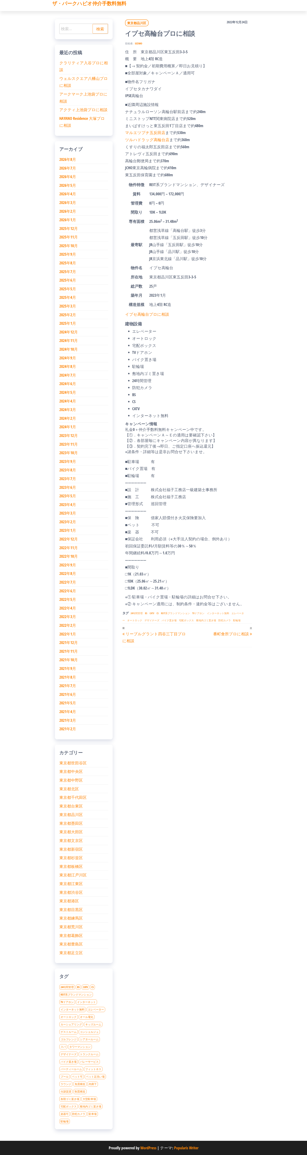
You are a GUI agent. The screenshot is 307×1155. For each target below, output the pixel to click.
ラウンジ (66, 1084)
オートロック (134, 620)
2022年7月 (67, 582)
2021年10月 (68, 659)
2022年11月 (68, 547)
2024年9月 (67, 357)
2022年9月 (67, 564)
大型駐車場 (89, 1099)
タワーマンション (80, 1046)
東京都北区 (69, 788)
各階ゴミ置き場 (70, 1099)
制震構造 (80, 1091)
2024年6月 (67, 383)
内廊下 (93, 1084)
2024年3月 (67, 409)
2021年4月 (67, 711)
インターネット (86, 1002)
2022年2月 (67, 625)
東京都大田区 (71, 831)
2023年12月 (68, 435)
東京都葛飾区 (71, 935)
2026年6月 (67, 176)
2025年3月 (67, 306)
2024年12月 (68, 332)
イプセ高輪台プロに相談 (147, 314)
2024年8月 (67, 366)
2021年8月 (67, 677)
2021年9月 (67, 668)
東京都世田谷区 (73, 762)
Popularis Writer (186, 1147)
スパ (63, 1046)
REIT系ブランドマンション (175, 613)
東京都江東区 (71, 883)
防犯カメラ (224, 620)
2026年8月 (67, 159)
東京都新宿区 (71, 849)
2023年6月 (67, 487)
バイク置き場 (169, 620)
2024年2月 (67, 418)
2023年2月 (67, 521)
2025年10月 (68, 245)
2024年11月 (68, 340)
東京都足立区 (71, 952)
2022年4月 (67, 608)
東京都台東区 (71, 806)
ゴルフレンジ (69, 1039)
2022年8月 (67, 573)
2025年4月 (67, 297)
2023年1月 (67, 530)
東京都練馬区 (71, 918)
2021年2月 (67, 728)
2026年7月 (67, 168)
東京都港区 (69, 900)
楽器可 (65, 1114)
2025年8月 (67, 262)
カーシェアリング (71, 1024)
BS (146, 613)
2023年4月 (67, 504)
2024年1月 (67, 426)
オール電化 (86, 1017)
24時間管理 (137, 613)
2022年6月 (67, 590)
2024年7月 (67, 375)
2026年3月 (67, 202)
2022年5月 (67, 599)
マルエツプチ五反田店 (145, 132)
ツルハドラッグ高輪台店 (147, 139)
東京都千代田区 (73, 797)
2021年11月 (68, 651)
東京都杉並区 (71, 857)
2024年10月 (68, 349)
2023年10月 (68, 452)
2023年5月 (67, 495)
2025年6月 (67, 280)
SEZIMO (138, 43)
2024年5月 (67, 392)
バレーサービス (89, 1061)
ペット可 (77, 1076)
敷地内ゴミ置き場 (206, 620)
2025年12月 (68, 228)
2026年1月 (67, 219)
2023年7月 (67, 478)
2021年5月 (67, 702)
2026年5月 (67, 185)
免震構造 (80, 1084)
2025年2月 (67, 314)
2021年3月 (67, 720)
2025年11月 (68, 237)
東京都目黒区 (71, 909)
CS (158, 613)
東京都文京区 (71, 840)
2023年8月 (67, 469)
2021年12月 (68, 642)
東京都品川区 (136, 23)
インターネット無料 (218, 613)
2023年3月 (67, 513)
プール (65, 1076)
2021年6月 (67, 694)
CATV (152, 613)
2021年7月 (67, 685)
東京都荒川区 (71, 926)
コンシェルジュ (89, 1032)
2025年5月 (67, 288)
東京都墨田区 (71, 823)
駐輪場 (237, 620)
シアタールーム (89, 1039)
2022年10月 (68, 556)
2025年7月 (67, 271)
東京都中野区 (71, 780)
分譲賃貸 (66, 1091)
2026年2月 (67, 211)
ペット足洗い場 (95, 1076)
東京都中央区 (71, 771)
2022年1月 (67, 634)
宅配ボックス (186, 620)
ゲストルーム (69, 1032)
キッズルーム (93, 1024)
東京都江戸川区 (73, 874)
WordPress (148, 1147)
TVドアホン (198, 613)
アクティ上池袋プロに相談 (83, 109)
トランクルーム (89, 1054)
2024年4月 (67, 401)
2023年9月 (67, 461)
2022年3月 (67, 616)
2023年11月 (68, 444)
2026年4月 (67, 193)
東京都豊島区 (71, 944)
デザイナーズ (151, 620)
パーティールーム (71, 1069)
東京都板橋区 (71, 866)
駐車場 (93, 1114)
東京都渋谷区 (71, 892)
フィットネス (93, 1069)
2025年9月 (67, 254)
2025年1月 (67, 323)
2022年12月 (68, 539)
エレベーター (96, 1009)
